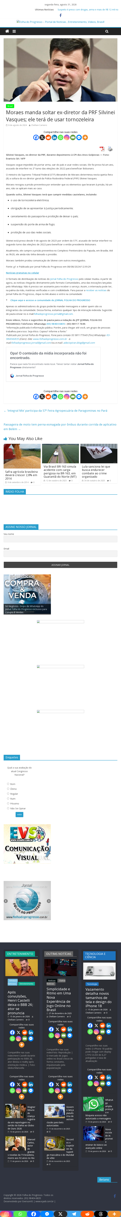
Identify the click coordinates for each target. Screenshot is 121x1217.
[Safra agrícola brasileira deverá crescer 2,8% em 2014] (22, 445)
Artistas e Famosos (13, 982)
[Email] (73, 137)
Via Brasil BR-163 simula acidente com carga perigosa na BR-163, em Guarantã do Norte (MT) (60, 472)
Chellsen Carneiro (39, 125)
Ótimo (13, 788)
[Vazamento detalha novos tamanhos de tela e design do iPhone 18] (99, 964)
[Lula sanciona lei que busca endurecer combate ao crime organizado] (98, 445)
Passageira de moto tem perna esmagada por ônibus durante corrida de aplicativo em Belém (60, 427)
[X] (42, 137)
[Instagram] (66, 137)
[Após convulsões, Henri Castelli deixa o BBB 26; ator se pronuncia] (21, 960)
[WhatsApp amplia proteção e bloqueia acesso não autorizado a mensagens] (93, 1098)
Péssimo (14, 803)
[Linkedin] (54, 137)
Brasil (10, 106)
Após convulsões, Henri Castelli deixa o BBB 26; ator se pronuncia (20, 1002)
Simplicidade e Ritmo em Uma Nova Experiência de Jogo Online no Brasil (59, 999)
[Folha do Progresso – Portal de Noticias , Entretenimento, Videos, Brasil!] (60, 22)
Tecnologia (92, 984)
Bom (12, 784)
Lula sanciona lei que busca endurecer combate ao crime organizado (96, 472)
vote (19, 814)
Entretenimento (26, 983)
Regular (14, 793)
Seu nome (9, 533)
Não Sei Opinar (18, 808)
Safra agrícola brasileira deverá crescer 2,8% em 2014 (21, 475)
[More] (85, 137)
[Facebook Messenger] (79, 137)
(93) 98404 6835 (55, 323)
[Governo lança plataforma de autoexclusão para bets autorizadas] (54, 1105)
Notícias (51, 980)
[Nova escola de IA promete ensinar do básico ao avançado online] (93, 1127)
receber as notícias (96, 290)
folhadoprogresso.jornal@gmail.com (53, 313)
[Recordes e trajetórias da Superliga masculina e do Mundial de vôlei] (54, 1137)
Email (6, 548)
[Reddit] (48, 137)
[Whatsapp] (60, 137)
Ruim (12, 798)
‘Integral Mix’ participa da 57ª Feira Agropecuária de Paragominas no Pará (55, 410)
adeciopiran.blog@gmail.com (79, 342)
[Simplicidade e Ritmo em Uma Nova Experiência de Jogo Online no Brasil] (60, 960)
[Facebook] (36, 137)
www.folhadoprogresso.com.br (50, 338)
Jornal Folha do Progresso (64, 278)
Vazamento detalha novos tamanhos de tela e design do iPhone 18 (99, 997)
